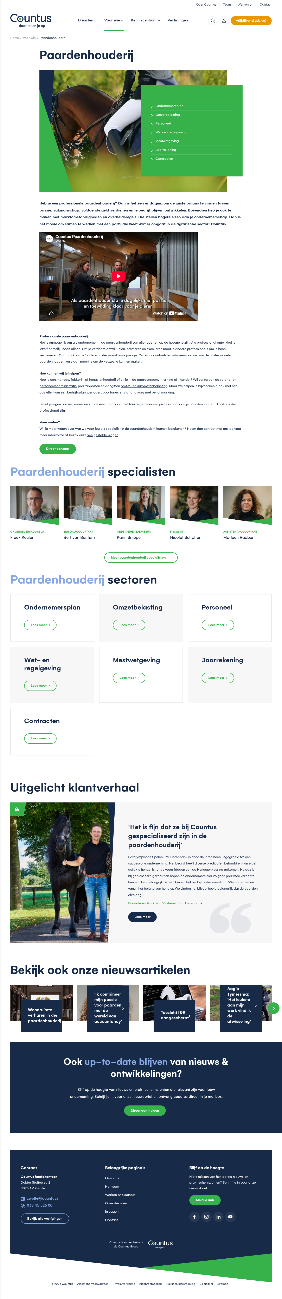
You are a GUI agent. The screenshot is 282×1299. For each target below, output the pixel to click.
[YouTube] (230, 1217)
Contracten (164, 159)
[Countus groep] (160, 1246)
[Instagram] (206, 1217)
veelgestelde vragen (102, 435)
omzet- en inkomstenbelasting (144, 386)
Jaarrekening (165, 150)
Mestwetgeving (167, 141)
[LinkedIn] (218, 1217)
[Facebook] (194, 1217)
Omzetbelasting (167, 115)
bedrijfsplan (76, 392)
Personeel (163, 123)
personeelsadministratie (58, 386)
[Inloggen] (224, 20)
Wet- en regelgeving (171, 132)
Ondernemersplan (169, 106)
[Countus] (31, 20)
